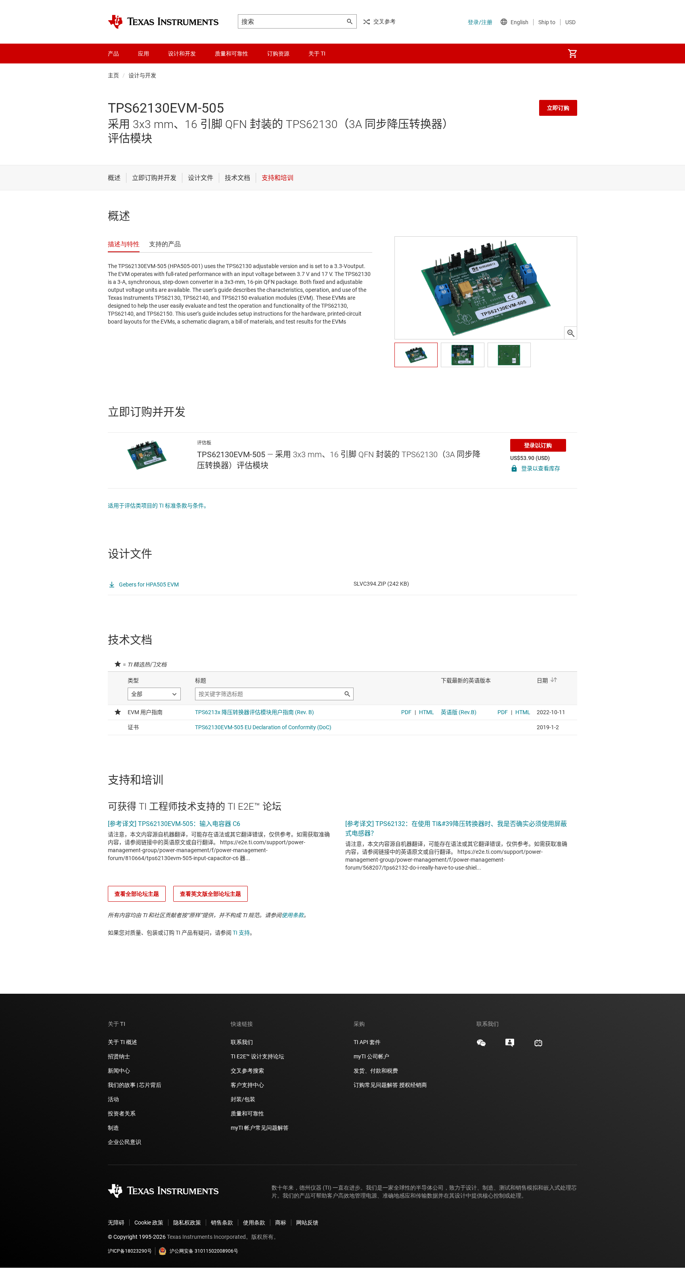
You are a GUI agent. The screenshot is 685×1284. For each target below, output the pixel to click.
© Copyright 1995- (137, 1237)
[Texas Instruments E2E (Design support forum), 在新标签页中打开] (510, 1046)
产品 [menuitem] (113, 53)
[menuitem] (572, 53)
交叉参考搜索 (247, 1070)
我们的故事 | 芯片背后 (134, 1085)
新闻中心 (119, 1070)
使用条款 (292, 915)
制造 (113, 1128)
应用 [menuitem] (143, 53)
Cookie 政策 (148, 1222)
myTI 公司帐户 (371, 1056)
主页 (113, 75)
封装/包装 (243, 1099)
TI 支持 (241, 932)
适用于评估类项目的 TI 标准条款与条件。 (158, 505)
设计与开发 (142, 75)
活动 (113, 1099)
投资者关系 (122, 1113)
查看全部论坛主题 (137, 894)
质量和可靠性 (248, 1113)
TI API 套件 (367, 1042)
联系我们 (242, 1042)
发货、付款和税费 (376, 1070)
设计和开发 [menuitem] (182, 53)
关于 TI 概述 (122, 1042)
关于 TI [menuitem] (316, 53)
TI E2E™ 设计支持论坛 (257, 1056)
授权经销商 (413, 1085)
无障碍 (116, 1222)
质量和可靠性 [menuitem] (231, 53)
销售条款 (222, 1222)
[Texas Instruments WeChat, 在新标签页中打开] (481, 1046)
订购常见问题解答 (376, 1085)
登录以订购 (538, 445)
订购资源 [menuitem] (278, 53)
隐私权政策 (187, 1222)
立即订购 (558, 108)
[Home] (163, 22)
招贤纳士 (119, 1056)
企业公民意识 (124, 1142)
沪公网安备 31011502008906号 (204, 1251)
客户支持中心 (247, 1085)
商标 (280, 1222)
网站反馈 (307, 1222)
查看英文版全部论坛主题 (210, 894)
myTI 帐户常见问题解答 (260, 1128)
